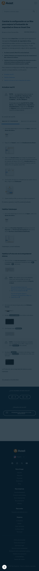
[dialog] (19, 285)
